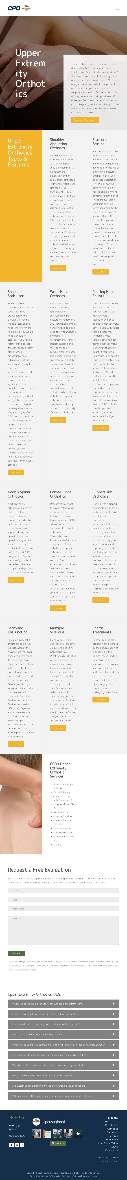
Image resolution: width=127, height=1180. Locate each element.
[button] (63, 1004)
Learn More (58, 268)
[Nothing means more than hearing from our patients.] (47, 1133)
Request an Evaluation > (85, 120)
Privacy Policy (19, 966)
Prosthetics (111, 1125)
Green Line (95, 1172)
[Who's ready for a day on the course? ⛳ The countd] (57, 1133)
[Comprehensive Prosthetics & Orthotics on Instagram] (22, 1145)
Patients (113, 1136)
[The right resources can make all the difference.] (68, 1133)
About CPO (111, 1139)
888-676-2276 (17, 1135)
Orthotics (112, 1128)
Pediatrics (112, 1132)
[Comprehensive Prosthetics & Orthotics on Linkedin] (17, 1145)
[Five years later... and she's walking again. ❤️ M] (37, 1133)
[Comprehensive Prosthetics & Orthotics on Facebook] (11, 1145)
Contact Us (111, 1150)
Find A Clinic (111, 1121)
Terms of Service (86, 1176)
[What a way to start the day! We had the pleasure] (78, 1133)
